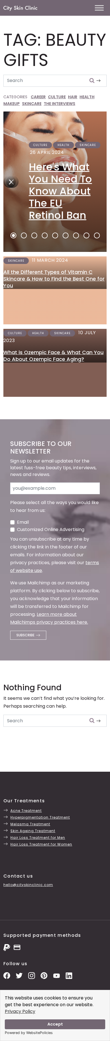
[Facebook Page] (6, 975)
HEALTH (87, 97)
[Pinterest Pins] (44, 975)
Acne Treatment (26, 810)
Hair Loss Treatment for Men (37, 837)
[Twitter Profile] (19, 975)
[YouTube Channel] (56, 975)
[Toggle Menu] (99, 7)
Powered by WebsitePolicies (29, 1033)
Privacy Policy (20, 1011)
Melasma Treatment (30, 824)
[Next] (9, 182)
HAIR (72, 97)
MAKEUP (11, 103)
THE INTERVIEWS (59, 103)
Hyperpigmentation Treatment (40, 817)
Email (23, 522)
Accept (55, 1024)
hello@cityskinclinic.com (28, 884)
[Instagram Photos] (31, 975)
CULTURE (57, 97)
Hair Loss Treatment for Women (41, 844)
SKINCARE (31, 103)
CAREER (38, 97)
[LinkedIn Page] (68, 975)
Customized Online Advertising (50, 529)
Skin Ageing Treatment (32, 830)
